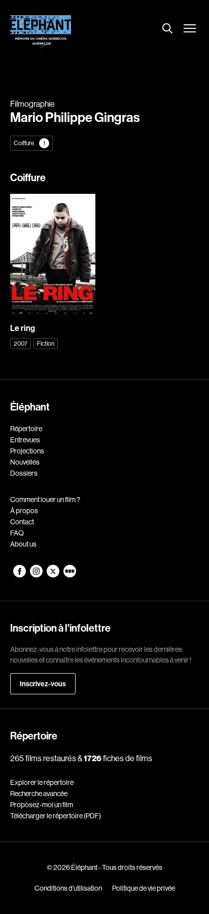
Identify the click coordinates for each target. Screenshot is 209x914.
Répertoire (26, 428)
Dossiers (24, 473)
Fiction (45, 343)
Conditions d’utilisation (68, 888)
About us (23, 544)
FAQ (17, 532)
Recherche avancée (38, 793)
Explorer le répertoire (42, 782)
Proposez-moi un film (41, 804)
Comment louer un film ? (45, 499)
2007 (20, 343)
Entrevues (25, 439)
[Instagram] (37, 574)
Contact (22, 521)
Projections (27, 450)
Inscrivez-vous (43, 683)
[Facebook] (20, 574)
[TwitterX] (53, 574)
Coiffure (29, 143)
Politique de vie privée (143, 888)
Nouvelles (25, 462)
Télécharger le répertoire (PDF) (55, 815)
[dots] (69, 574)
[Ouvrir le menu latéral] (190, 29)
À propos (24, 510)
